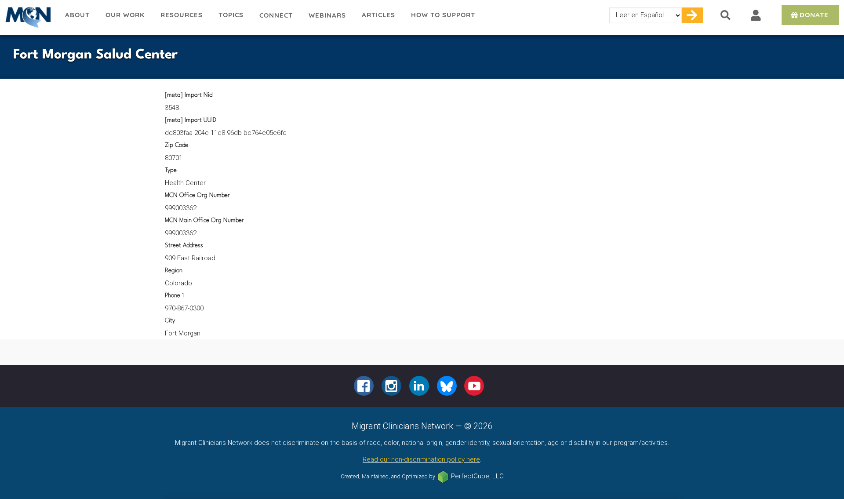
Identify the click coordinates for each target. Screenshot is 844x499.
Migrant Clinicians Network (28, 17)
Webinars (327, 15)
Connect (276, 15)
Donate (814, 15)
